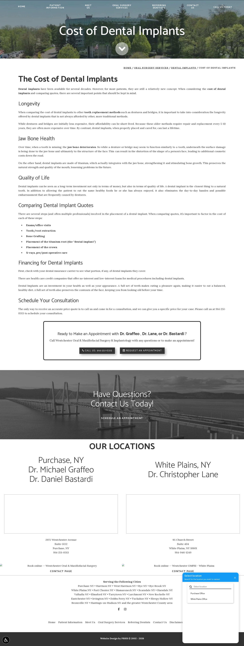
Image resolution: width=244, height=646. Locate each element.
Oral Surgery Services (151, 68)
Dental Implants (183, 68)
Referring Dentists (139, 622)
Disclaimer (176, 622)
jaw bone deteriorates (81, 147)
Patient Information (70, 622)
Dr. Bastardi (174, 334)
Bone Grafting (35, 236)
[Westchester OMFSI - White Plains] (183, 566)
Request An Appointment (143, 351)
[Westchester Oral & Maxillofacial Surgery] (61, 566)
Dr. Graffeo (130, 334)
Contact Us (160, 622)
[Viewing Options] (6, 640)
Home (21, 6)
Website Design (109, 638)
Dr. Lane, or (152, 334)
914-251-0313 (104, 351)
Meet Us (90, 622)
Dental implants (29, 89)
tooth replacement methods (102, 112)
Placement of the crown (41, 247)
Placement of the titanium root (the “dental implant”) (61, 241)
